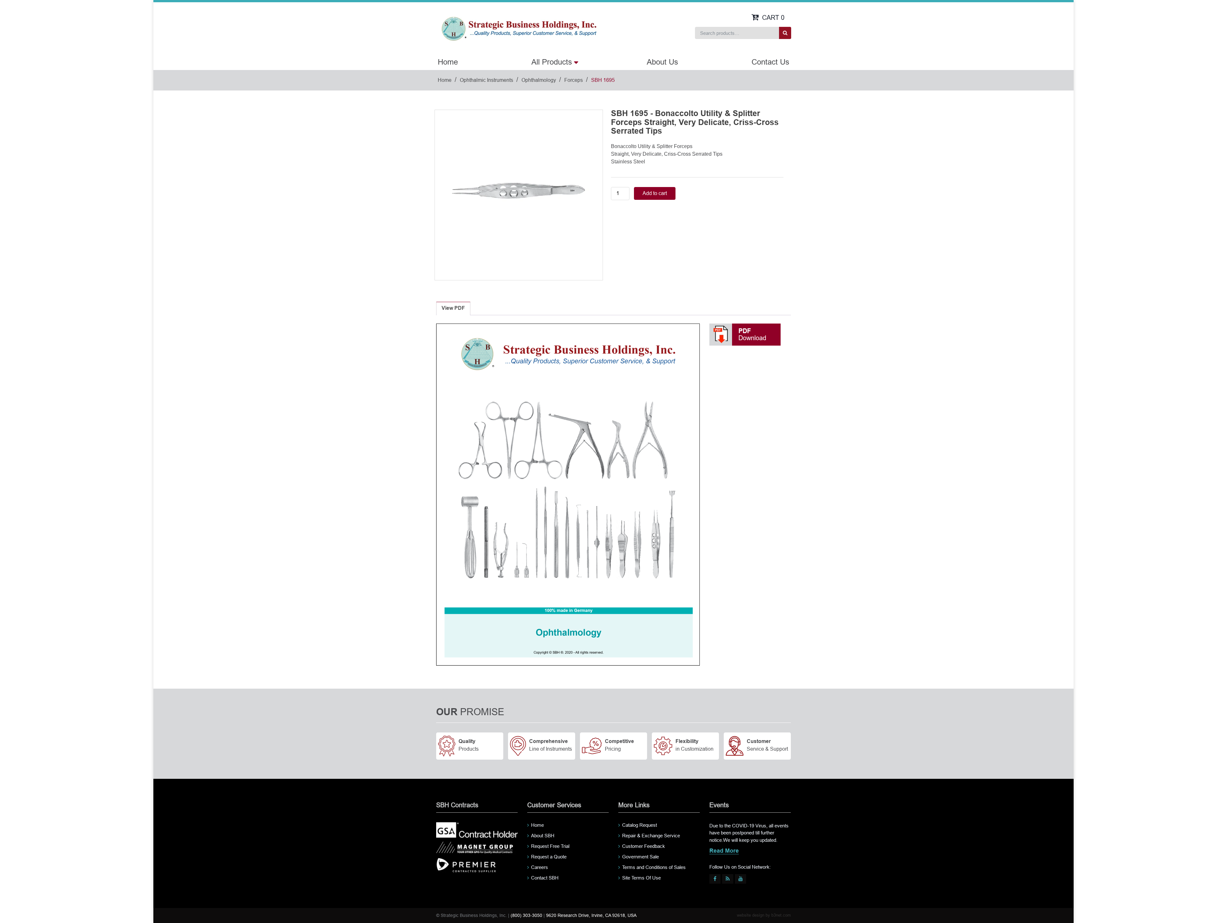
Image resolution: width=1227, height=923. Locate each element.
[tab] (453, 308)
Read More (724, 851)
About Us (662, 62)
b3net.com (781, 915)
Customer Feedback (643, 846)
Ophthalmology (538, 80)
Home (448, 62)
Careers (539, 867)
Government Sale (640, 856)
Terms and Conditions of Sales (654, 867)
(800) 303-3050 (526, 915)
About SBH (542, 835)
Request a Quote (549, 856)
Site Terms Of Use (641, 877)
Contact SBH (545, 877)
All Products (551, 62)
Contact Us (770, 62)
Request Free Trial (550, 846)
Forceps (573, 80)
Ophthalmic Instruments (486, 80)
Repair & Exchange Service (651, 835)
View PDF (453, 308)
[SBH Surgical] (518, 28)
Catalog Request (639, 825)
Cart (773, 17)
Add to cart (655, 193)
